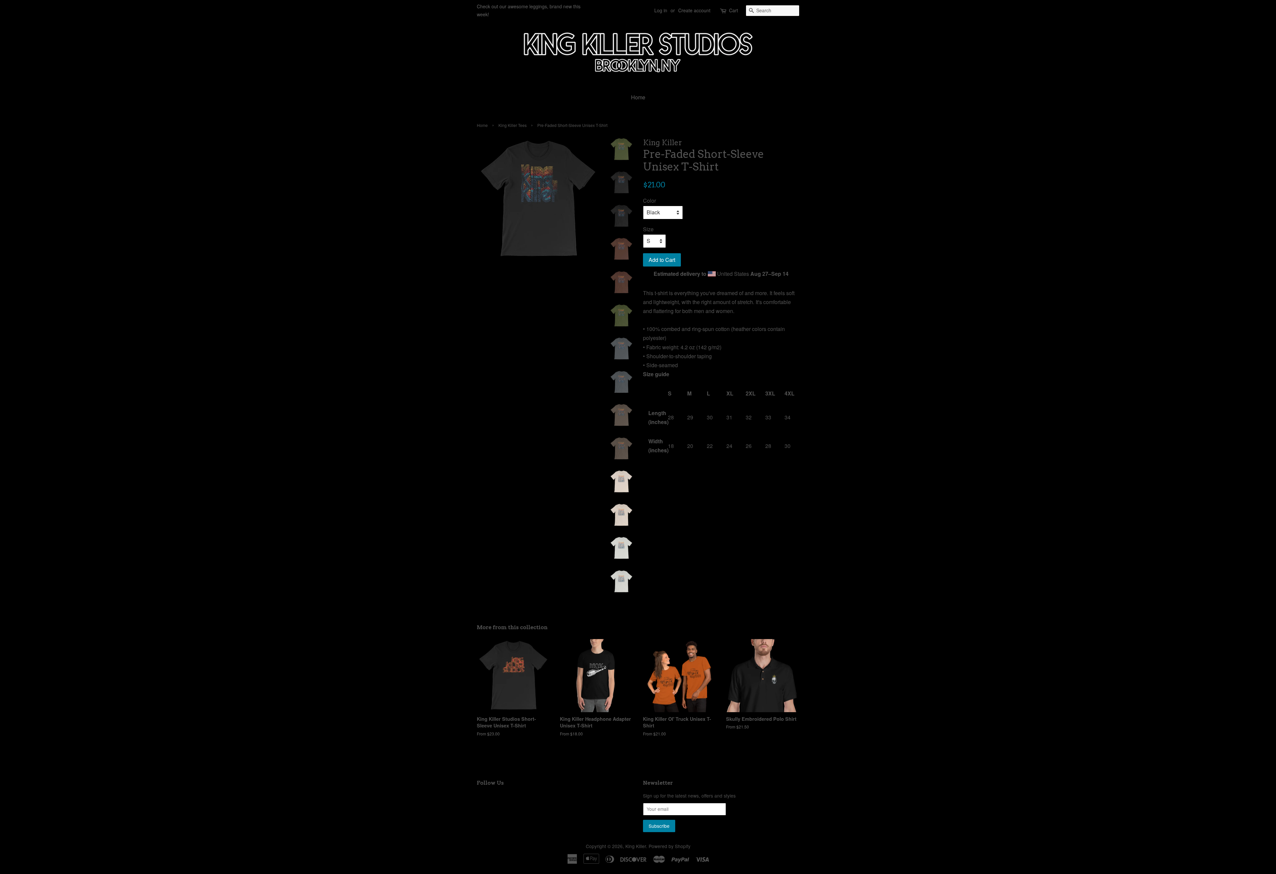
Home (638, 97)
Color (649, 200)
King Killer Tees (512, 125)
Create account (694, 10)
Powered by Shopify (670, 846)
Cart (733, 10)
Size (648, 229)
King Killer (635, 846)
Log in (660, 10)
